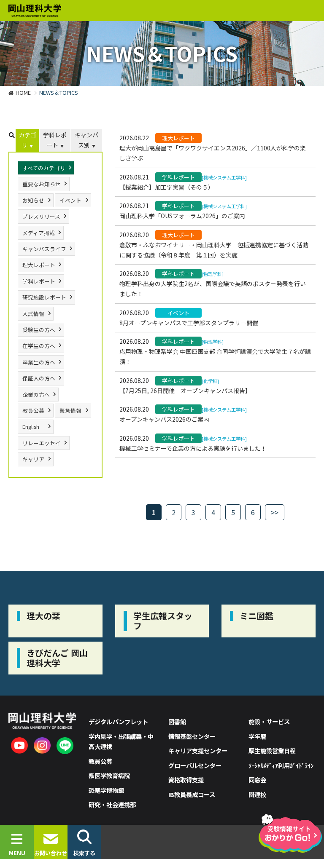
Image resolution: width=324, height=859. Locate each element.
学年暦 (257, 736)
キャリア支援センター (197, 750)
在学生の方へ (38, 346)
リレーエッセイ (41, 443)
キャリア (33, 459)
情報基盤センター (192, 736)
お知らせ (33, 200)
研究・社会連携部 (112, 804)
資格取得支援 (186, 779)
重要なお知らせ (41, 184)
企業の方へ (36, 395)
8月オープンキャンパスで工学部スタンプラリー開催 (188, 322)
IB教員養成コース (191, 794)
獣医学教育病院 (109, 775)
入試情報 (33, 314)
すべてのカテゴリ (43, 168)
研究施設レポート (44, 297)
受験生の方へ (38, 330)
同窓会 (257, 779)
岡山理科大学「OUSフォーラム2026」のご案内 (182, 215)
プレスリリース (41, 216)
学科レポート (55, 140)
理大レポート (38, 265)
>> (274, 512)
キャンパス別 (86, 140)
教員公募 (33, 411)
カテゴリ (27, 140)
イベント (70, 200)
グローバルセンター (194, 765)
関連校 (257, 794)
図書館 (177, 721)
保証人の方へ (38, 378)
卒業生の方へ (38, 362)
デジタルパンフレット (118, 721)
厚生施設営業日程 (272, 750)
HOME (23, 92)
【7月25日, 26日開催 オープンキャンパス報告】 (185, 390)
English (30, 427)
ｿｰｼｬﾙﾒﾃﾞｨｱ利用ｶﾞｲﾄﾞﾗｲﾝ (280, 765)
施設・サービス (269, 721)
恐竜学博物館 (106, 790)
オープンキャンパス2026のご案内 (164, 419)
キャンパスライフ (44, 249)
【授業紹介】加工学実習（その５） (166, 187)
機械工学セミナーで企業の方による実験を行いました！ (193, 448)
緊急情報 (70, 411)
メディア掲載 (38, 233)
